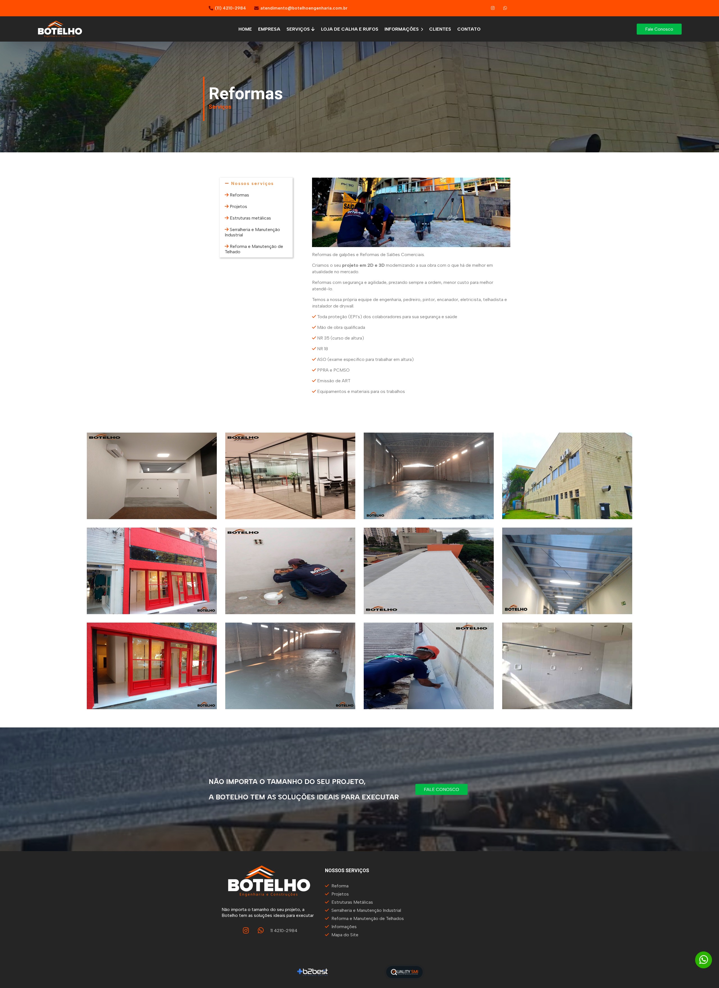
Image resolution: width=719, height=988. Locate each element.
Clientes (440, 29)
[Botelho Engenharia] (152, 476)
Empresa (269, 29)
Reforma (340, 885)
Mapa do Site (344, 934)
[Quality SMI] (404, 972)
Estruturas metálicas (250, 218)
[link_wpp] (505, 8)
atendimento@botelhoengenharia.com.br (303, 8)
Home (245, 29)
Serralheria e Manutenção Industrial (366, 910)
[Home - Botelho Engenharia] (60, 29)
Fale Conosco (659, 29)
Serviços (298, 29)
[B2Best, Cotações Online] (312, 972)
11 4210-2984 (283, 930)
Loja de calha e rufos (349, 29)
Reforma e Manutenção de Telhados (367, 918)
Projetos (238, 206)
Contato (469, 29)
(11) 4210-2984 (230, 8)
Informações (402, 29)
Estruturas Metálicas (352, 902)
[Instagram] (493, 8)
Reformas (239, 195)
